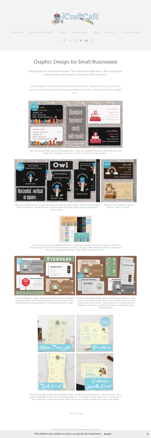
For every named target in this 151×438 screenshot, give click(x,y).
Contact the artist (131, 32)
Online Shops (79, 32)
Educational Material (41, 32)
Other (62, 32)
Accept (107, 434)
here (75, 93)
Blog (96, 32)
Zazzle (101, 250)
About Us (110, 32)
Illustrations (16, 32)
